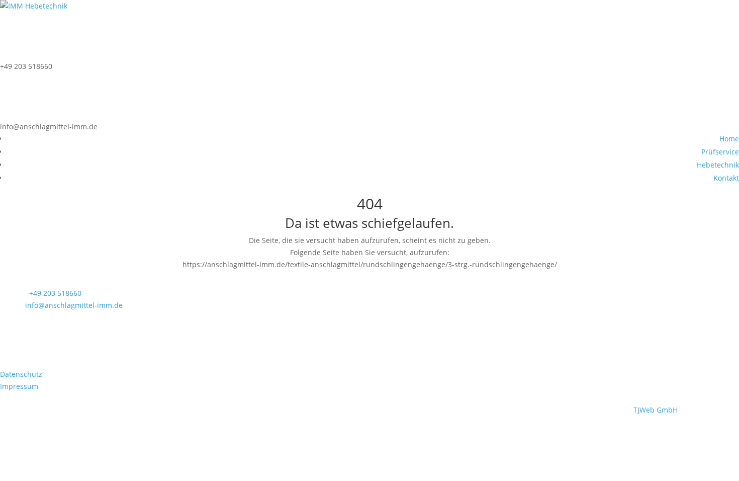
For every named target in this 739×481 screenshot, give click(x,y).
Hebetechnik (718, 165)
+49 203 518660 (55, 293)
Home (729, 138)
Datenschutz (21, 374)
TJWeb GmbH (655, 410)
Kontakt (726, 178)
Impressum (19, 386)
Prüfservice (720, 151)
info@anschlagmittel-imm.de (74, 305)
